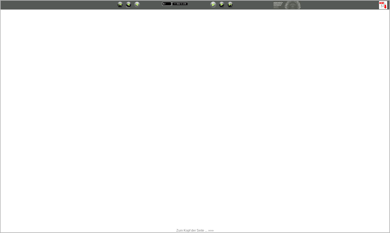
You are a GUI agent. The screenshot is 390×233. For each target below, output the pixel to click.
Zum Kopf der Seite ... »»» (195, 230)
